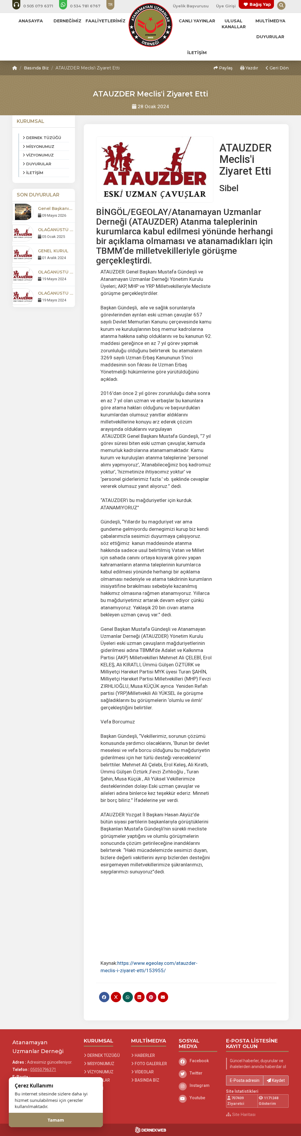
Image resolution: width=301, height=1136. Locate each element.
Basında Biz (36, 68)
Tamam (56, 1120)
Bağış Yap (260, 4)
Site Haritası (243, 1114)
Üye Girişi (226, 6)
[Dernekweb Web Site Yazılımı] (150, 1130)
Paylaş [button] (225, 68)
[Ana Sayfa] (150, 24)
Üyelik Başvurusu (191, 6)
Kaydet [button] (278, 1080)
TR (110, 4)
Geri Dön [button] (278, 68)
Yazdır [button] (251, 68)
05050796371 (43, 1069)
